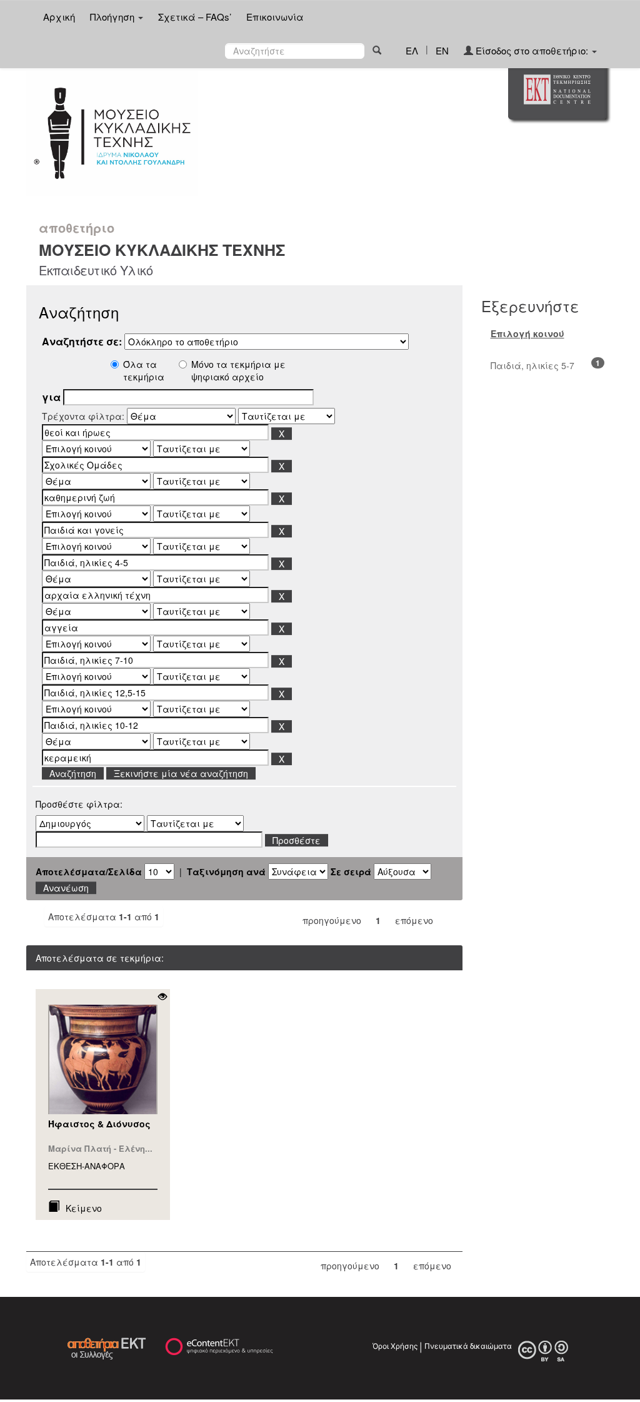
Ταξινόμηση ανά (226, 871)
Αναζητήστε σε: (82, 341)
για (51, 397)
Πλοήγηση (113, 16)
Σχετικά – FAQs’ (194, 16)
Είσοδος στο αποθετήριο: (532, 50)
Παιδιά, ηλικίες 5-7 (532, 365)
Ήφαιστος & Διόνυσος (99, 1123)
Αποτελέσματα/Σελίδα (89, 871)
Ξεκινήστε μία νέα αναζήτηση (181, 773)
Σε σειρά (351, 871)
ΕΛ (412, 50)
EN (442, 50)
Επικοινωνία (275, 16)
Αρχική (59, 16)
